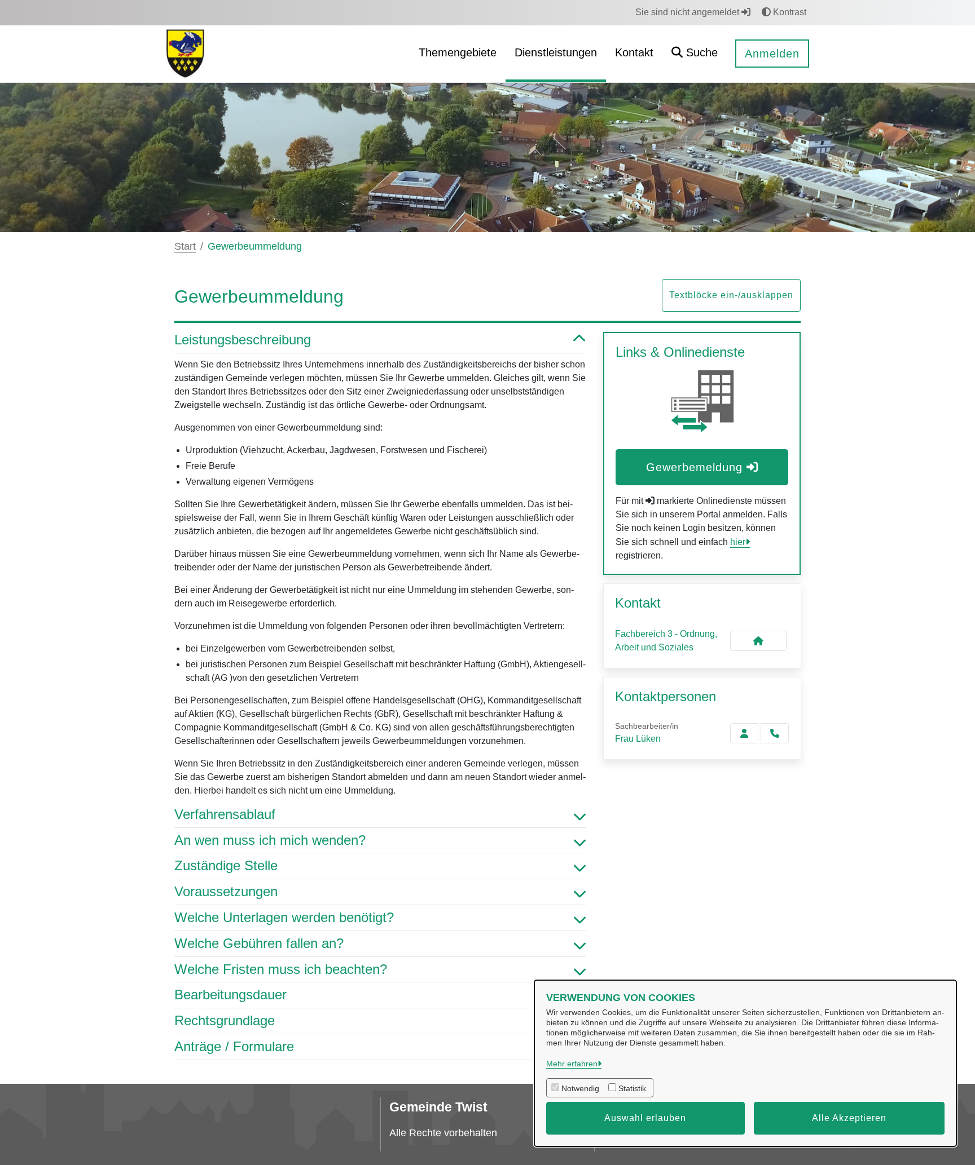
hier (737, 542)
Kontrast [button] (788, 12)
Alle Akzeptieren (849, 1118)
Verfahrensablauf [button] (224, 814)
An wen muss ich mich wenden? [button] (270, 840)
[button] (694, 53)
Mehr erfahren (572, 1063)
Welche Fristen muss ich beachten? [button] (280, 969)
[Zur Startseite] (185, 53)
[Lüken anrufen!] (775, 733)
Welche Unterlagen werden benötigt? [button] (284, 917)
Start (185, 246)
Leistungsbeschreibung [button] (242, 339)
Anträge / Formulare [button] (234, 1046)
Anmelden (772, 53)
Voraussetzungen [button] (226, 891)
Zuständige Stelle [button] (226, 865)
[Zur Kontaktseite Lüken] (744, 733)
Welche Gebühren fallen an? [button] (259, 943)
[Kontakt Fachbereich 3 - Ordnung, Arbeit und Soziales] (758, 641)
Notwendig (580, 1088)
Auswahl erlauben (645, 1118)
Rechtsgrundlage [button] (224, 1020)
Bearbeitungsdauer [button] (230, 994)
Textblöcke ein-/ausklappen (731, 295)
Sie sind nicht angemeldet (688, 12)
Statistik (632, 1088)
